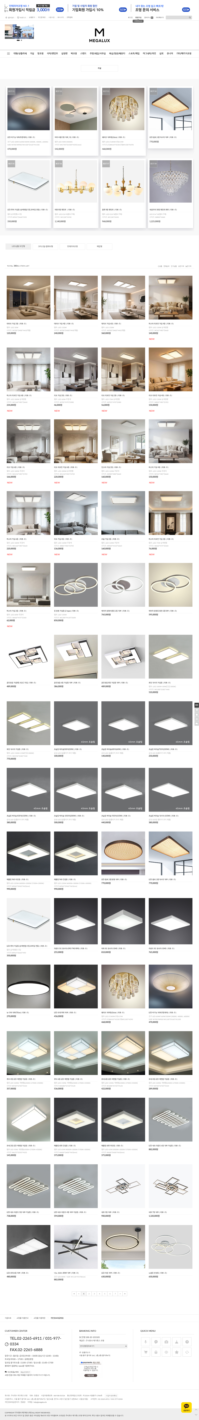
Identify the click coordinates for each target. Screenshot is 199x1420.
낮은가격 (181, 266)
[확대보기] (25, 129)
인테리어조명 (72, 247)
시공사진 (52, 17)
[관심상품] (197, 714)
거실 (32, 53)
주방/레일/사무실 (98, 53)
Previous (9, 32)
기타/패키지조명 (183, 53)
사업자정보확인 (111, 1396)
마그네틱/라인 (149, 53)
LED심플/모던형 (18, 246)
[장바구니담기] (197, 710)
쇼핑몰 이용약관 (39, 1318)
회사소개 (61, 17)
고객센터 (70, 17)
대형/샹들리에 (20, 53)
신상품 (160, 266)
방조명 (40, 53)
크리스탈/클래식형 (45, 247)
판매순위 (166, 266)
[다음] (120, 1293)
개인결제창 (42, 17)
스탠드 (83, 53)
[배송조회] (197, 723)
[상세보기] (33, 129)
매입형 (99, 247)
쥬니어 (170, 53)
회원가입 (138, 17)
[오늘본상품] (197, 719)
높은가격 (188, 266)
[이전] (78, 1293)
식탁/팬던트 (52, 53)
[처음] (74, 1293)
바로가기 (23, 18)
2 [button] (20, 40)
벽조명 (74, 53)
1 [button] (17, 40)
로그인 (130, 17)
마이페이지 (160, 17)
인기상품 (174, 266)
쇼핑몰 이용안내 (22, 1318)
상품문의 (32, 17)
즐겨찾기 (11, 18)
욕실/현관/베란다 (117, 53)
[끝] (125, 1293)
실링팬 (64, 53)
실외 (161, 53)
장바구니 (148, 17)
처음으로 (8, 1318)
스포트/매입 (134, 53)
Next (29, 32)
